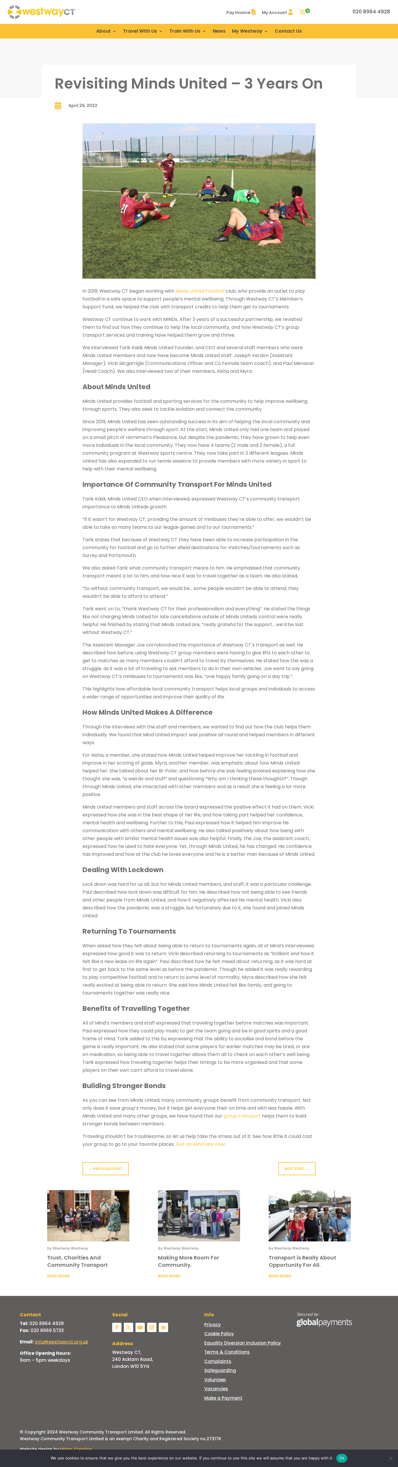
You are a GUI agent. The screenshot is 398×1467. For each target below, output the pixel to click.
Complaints (217, 1361)
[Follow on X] (128, 1327)
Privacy (212, 1325)
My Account (275, 12)
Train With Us (184, 31)
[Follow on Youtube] (140, 1327)
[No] (391, 1458)
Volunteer (215, 1380)
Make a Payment (223, 1398)
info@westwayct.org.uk (61, 1342)
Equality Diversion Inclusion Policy (242, 1343)
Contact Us (288, 31)
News (219, 31)
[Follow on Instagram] (151, 1327)
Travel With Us (140, 31)
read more (58, 1276)
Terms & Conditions (227, 1352)
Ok (341, 1458)
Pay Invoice (238, 12)
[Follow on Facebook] (116, 1327)
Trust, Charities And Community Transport (77, 1261)
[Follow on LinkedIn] (163, 1327)
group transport (242, 1116)
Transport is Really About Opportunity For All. (302, 1261)
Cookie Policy (219, 1334)
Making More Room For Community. (188, 1261)
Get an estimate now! (201, 1144)
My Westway (247, 31)
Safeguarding (220, 1370)
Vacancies (216, 1389)
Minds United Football (200, 291)
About (103, 31)
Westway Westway (70, 1248)
